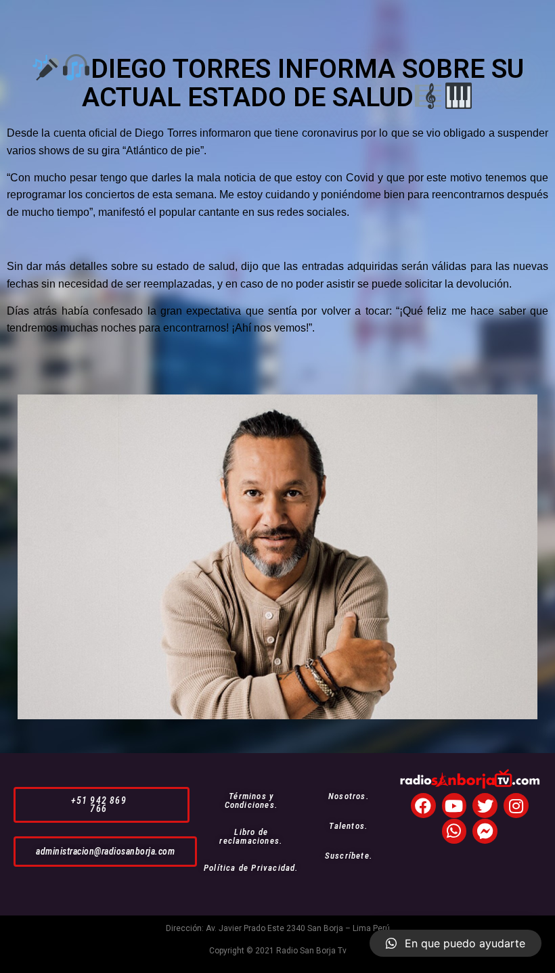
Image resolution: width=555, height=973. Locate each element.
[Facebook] (423, 805)
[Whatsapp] (454, 831)
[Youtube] (454, 805)
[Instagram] (516, 805)
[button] (102, 804)
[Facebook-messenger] (484, 831)
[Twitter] (484, 805)
